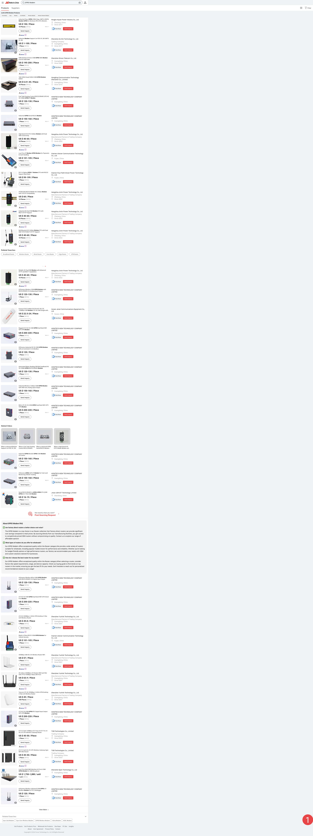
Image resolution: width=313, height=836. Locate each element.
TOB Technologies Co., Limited (62, 731)
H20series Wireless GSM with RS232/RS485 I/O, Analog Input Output (32, 290)
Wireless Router (24, 254)
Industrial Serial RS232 (30, 115)
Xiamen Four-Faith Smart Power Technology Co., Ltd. (67, 174)
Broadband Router (8, 254)
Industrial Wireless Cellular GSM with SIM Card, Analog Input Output (33, 386)
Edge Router (62, 254)
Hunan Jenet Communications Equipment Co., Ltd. (68, 310)
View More (43, 809)
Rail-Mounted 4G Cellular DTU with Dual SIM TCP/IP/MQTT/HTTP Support (33, 231)
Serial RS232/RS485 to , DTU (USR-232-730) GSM (33, 493)
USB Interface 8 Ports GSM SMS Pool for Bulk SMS (33, 58)
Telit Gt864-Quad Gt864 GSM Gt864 (32, 78)
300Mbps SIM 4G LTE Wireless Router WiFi (32, 655)
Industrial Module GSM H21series (32, 454)
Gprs (10, 15)
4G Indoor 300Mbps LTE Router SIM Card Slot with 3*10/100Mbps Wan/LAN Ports (33, 673)
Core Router (50, 254)
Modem (15, 15)
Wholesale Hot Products (45, 826)
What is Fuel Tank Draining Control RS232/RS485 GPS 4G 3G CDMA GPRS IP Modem (27, 447)
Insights (71, 826)
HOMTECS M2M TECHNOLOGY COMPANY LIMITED (66, 98)
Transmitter (4, 15)
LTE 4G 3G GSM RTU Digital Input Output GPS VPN (33, 712)
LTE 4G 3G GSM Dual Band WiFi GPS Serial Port (34, 597)
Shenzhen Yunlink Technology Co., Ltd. (65, 616)
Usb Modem (22, 15)
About (30, 829)
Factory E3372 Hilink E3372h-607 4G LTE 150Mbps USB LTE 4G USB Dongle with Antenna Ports (33, 309)
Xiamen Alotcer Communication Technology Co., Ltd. (67, 154)
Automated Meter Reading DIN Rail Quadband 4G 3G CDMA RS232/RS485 (34, 367)
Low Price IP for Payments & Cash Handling (34, 154)
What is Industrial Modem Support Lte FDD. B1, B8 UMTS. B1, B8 (9, 447)
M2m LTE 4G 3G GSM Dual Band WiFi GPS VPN (33, 406)
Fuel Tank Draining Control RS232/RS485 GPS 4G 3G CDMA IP (34, 97)
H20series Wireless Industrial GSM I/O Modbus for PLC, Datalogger (32, 789)
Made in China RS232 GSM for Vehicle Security (32, 636)
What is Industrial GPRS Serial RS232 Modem (43, 447)
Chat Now (58, 29)
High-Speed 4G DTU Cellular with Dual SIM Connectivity (33, 134)
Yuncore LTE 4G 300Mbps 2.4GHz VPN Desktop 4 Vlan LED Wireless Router (33, 693)
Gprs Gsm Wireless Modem (24, 820)
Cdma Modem (56, 820)
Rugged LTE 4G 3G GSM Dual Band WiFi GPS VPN (33, 328)
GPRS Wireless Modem (43, 820)
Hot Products (18, 826)
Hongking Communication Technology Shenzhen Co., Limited (65, 78)
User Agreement (38, 829)
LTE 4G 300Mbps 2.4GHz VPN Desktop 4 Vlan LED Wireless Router (33, 617)
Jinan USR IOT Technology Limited (63, 493)
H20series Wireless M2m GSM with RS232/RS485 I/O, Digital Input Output (33, 578)
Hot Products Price (30, 826)
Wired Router (38, 254)
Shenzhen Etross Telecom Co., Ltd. (63, 58)
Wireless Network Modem (43, 15)
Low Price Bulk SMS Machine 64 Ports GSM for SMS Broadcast (32, 770)
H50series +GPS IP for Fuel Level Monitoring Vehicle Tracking (33, 473)
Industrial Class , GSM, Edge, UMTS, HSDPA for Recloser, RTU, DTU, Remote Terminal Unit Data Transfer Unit (34, 20)
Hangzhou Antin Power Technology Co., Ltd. (67, 134)
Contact (57, 829)
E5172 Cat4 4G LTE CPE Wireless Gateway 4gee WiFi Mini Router (33, 751)
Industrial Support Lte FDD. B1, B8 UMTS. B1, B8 (34, 39)
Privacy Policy (49, 829)
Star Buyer (58, 826)
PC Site (65, 826)
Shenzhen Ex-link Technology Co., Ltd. (65, 39)
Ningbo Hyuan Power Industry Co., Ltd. (65, 20)
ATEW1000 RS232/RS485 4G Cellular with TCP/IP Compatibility (33, 192)
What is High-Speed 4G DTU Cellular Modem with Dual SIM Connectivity (62, 447)
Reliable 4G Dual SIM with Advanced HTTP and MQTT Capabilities (32, 271)
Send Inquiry (25, 31)
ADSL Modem (67, 820)
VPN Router (74, 254)
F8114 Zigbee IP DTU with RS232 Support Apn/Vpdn (33, 173)
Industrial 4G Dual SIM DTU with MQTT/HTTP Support (31, 211)
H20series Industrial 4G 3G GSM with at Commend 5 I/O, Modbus (33, 348)
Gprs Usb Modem (8, 820)
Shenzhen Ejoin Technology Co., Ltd (64, 770)
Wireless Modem (31, 15)
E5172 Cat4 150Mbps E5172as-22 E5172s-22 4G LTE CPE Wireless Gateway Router (33, 731)
